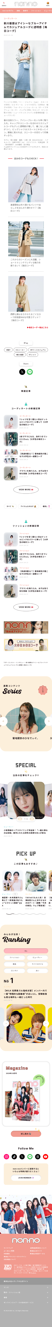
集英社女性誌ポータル (37, 1254)
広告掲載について (10, 1259)
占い (37, 970)
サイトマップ (8, 1248)
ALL (26, 951)
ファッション (36, 10)
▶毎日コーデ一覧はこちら (37, 327)
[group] (26, 1023)
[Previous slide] (20, 818)
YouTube (45, 1156)
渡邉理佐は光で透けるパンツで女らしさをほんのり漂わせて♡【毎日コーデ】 (25, 207)
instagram (6, 1156)
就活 (14, 964)
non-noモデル (8, 10)
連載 (18, 10)
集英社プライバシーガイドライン (15, 1256)
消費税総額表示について (38, 1248)
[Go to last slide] (6, 1024)
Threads (37, 1156)
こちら (34, 1273)
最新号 (25, 10)
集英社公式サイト (36, 1251)
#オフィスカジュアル (38, 350)
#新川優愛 (20, 355)
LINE (30, 372)
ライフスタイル (37, 964)
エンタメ (14, 970)
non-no (26, 1240)
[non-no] (26, 4)
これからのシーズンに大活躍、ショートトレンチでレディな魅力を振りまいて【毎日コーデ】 (25, 262)
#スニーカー (20, 350)
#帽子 (8, 350)
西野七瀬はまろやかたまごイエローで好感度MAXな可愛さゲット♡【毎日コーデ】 (25, 317)
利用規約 (7, 1254)
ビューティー (37, 957)
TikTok (14, 1156)
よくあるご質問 (9, 1251)
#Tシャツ (32, 355)
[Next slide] (32, 818)
